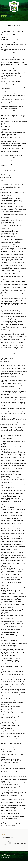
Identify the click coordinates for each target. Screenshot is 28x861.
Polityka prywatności (5, 854)
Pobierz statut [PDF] (14, 25)
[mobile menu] (24, 3)
